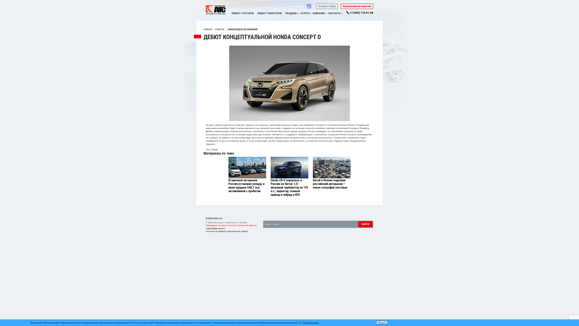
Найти (365, 224)
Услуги (305, 13)
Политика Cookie (310, 322)
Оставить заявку (327, 6)
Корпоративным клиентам (357, 6)
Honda (214, 149)
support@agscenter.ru (215, 228)
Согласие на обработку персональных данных (227, 231)
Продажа (291, 13)
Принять (382, 322)
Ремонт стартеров (243, 13)
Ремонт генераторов (269, 13)
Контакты (334, 13)
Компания (319, 13)
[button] (298, 13)
